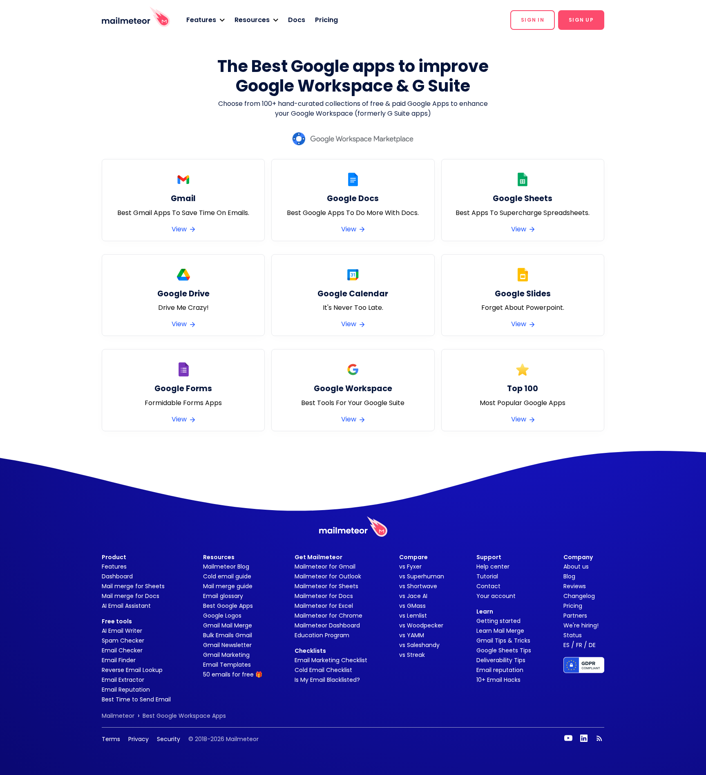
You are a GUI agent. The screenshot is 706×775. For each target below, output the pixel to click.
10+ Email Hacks (498, 680)
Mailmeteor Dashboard (327, 625)
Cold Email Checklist (323, 670)
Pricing (326, 20)
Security (168, 739)
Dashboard (117, 576)
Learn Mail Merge (500, 631)
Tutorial (487, 576)
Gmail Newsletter (227, 645)
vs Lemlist (413, 615)
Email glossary (223, 596)
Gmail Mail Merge (227, 625)
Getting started (498, 621)
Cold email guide (227, 576)
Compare (413, 557)
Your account (496, 596)
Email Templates (227, 665)
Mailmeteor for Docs (324, 596)
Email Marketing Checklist (331, 660)
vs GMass (412, 606)
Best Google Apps (228, 606)
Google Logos (222, 615)
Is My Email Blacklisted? (327, 680)
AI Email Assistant (126, 606)
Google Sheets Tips (503, 650)
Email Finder (119, 660)
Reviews (574, 586)
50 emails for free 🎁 (232, 674)
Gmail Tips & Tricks (503, 640)
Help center (492, 566)
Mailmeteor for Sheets (326, 586)
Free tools (117, 621)
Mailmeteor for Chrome (328, 615)
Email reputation (499, 670)
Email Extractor (123, 680)
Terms (111, 739)
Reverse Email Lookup (132, 670)
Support (488, 557)
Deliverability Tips (500, 660)
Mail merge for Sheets (133, 586)
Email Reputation (126, 689)
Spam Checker (123, 640)
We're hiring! (581, 625)
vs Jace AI (413, 596)
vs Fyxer (410, 566)
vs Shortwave (418, 586)
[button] (205, 20)
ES (566, 645)
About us (576, 566)
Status (572, 635)
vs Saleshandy (419, 645)
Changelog (579, 596)
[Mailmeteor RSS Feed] (599, 738)
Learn (484, 611)
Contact (488, 586)
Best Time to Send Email (136, 699)
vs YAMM (411, 635)
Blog (569, 576)
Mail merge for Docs (130, 596)
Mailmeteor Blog (226, 566)
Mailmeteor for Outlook (328, 576)
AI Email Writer (122, 631)
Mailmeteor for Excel (324, 606)
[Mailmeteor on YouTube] (568, 738)
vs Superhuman (421, 576)
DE (592, 645)
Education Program (322, 635)
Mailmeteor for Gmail (325, 566)
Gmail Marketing (226, 655)
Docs (296, 20)
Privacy (138, 739)
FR (579, 645)
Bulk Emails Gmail (227, 635)
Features (114, 566)
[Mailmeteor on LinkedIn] (584, 738)
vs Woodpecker (421, 625)
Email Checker (122, 650)
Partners (575, 615)
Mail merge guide (227, 586)
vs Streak (412, 655)
